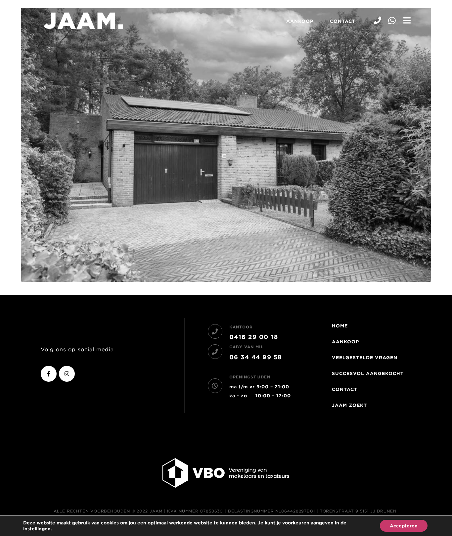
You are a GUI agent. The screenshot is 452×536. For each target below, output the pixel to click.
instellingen (37, 528)
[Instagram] (67, 374)
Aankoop (299, 21)
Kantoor (241, 326)
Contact (342, 21)
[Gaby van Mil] (215, 351)
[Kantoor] (215, 331)
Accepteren (404, 525)
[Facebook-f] (49, 374)
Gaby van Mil (246, 346)
